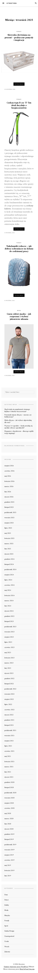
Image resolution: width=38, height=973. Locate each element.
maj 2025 (7, 533)
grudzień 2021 (9, 720)
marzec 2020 (8, 818)
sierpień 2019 (9, 855)
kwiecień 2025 (9, 538)
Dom (6, 894)
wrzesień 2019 (9, 849)
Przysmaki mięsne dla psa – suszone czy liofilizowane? (17, 416)
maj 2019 (7, 865)
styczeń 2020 (8, 829)
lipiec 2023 (8, 642)
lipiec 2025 (8, 528)
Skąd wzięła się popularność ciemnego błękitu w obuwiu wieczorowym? (17, 410)
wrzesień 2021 (9, 735)
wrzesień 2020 (9, 797)
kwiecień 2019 (9, 870)
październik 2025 (10, 512)
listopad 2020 (9, 787)
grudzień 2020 (9, 782)
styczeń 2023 (8, 673)
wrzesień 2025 (9, 517)
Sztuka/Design (9, 931)
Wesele (6, 946)
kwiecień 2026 (9, 481)
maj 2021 (7, 756)
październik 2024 (10, 569)
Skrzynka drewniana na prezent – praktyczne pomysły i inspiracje (19, 37)
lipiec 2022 (8, 704)
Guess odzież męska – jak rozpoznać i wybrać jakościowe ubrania (19, 316)
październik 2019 (10, 844)
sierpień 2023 (9, 637)
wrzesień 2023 (9, 631)
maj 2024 (7, 590)
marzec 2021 (8, 766)
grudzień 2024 (9, 559)
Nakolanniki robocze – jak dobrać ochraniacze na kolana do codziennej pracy (19, 248)
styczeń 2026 (8, 496)
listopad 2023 (9, 621)
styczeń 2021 (8, 777)
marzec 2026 (8, 486)
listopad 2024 (9, 564)
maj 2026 (7, 476)
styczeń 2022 (8, 714)
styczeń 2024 (8, 611)
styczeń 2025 (8, 554)
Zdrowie (7, 951)
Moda (19, 310)
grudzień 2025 (9, 502)
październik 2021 (10, 730)
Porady (19, 31)
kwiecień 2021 (9, 761)
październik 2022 (10, 689)
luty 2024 (7, 606)
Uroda (6, 941)
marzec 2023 (8, 663)
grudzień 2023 (9, 616)
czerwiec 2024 (9, 585)
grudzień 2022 (9, 678)
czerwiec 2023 (9, 647)
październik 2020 (10, 792)
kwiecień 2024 (9, 595)
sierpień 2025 (9, 522)
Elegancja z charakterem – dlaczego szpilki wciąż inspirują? (18, 432)
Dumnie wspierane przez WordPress (16, 966)
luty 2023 (7, 668)
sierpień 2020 (9, 803)
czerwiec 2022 (9, 709)
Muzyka (7, 915)
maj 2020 (7, 813)
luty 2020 (7, 823)
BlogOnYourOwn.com (27, 969)
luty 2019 (7, 875)
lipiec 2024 (8, 580)
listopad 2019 (9, 839)
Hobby (6, 905)
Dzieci (6, 899)
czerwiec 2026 (9, 471)
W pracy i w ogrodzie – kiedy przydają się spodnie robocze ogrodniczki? (18, 426)
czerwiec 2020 (9, 808)
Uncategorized (9, 936)
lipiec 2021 (8, 746)
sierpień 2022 (9, 699)
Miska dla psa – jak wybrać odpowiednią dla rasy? (18, 421)
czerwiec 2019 (9, 860)
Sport (6, 925)
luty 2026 (7, 491)
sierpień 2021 (9, 740)
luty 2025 (7, 548)
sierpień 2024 (9, 574)
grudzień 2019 (9, 834)
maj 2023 (7, 652)
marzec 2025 (8, 543)
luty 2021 (7, 772)
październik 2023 (10, 626)
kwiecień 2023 (9, 657)
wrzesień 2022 (9, 694)
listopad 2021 (9, 725)
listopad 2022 (9, 683)
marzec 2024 (8, 600)
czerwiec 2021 (9, 751)
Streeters (12, 3)
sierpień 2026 (9, 465)
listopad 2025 (9, 507)
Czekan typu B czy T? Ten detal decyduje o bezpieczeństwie (19, 105)
